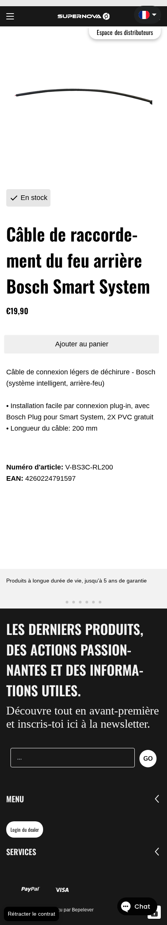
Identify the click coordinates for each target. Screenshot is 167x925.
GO (148, 758)
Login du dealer (24, 829)
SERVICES (21, 851)
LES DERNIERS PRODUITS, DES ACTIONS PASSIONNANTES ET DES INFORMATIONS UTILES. (74, 659)
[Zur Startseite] (83, 16)
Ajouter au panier (81, 344)
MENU (15, 799)
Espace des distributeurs (125, 32)
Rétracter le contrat (31, 914)
